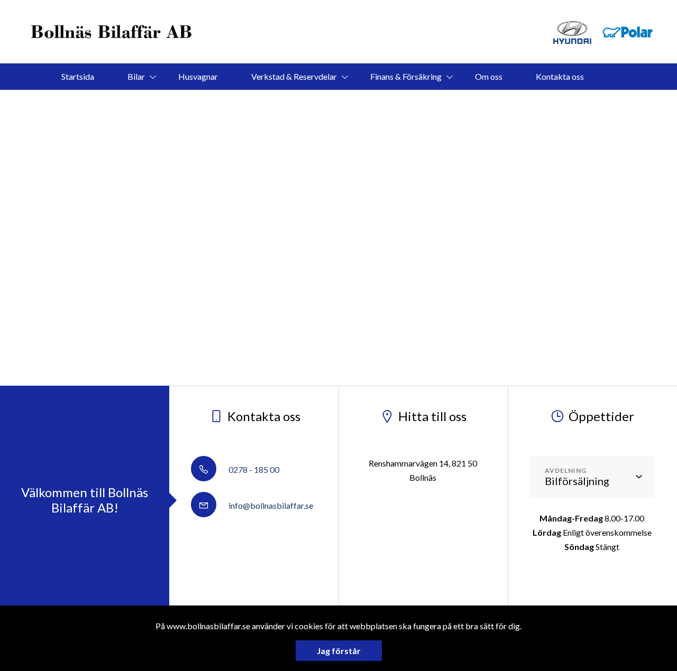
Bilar (136, 76)
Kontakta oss (560, 76)
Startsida (77, 76)
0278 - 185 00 (253, 469)
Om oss (488, 76)
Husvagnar (198, 76)
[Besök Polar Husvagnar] (628, 32)
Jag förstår (339, 651)
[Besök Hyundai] (572, 32)
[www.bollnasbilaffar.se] (113, 32)
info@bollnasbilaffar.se (270, 505)
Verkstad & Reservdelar (294, 76)
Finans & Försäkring (406, 76)
